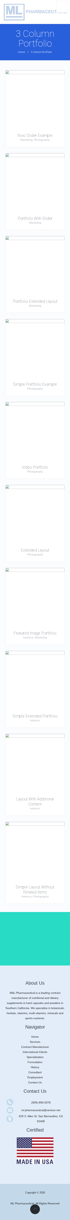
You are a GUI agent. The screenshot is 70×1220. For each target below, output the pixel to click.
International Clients (35, 1052)
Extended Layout (35, 550)
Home (21, 52)
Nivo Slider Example (35, 135)
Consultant (35, 1072)
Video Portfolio (35, 467)
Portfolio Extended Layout (35, 301)
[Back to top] (35, 1209)
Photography (42, 139)
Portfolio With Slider (35, 218)
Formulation (35, 1062)
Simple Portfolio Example (35, 384)
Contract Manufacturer (35, 1046)
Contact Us (35, 1082)
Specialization (35, 1057)
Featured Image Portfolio (35, 633)
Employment (35, 1077)
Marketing (26, 139)
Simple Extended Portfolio (35, 716)
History (35, 1067)
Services (35, 1041)
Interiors (28, 637)
